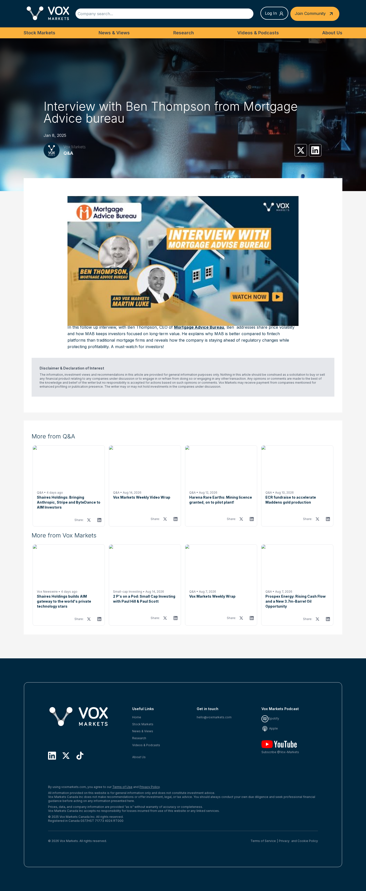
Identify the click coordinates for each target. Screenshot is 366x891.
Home (136, 717)
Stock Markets (39, 32)
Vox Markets (74, 146)
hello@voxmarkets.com (214, 717)
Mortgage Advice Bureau (199, 327)
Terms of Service (263, 841)
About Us (332, 32)
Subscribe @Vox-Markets (280, 752)
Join (310, 13)
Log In (271, 13)
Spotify (273, 718)
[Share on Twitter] (301, 150)
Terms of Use (122, 787)
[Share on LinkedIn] (315, 150)
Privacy (284, 841)
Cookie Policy (308, 841)
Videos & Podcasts (258, 32)
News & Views (114, 32)
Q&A (68, 153)
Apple (273, 728)
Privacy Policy (149, 787)
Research (183, 32)
